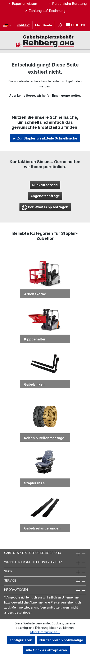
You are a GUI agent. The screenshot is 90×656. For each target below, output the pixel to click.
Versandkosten (50, 607)
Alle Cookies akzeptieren (46, 650)
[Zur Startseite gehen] (45, 40)
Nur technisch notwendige (61, 640)
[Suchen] (58, 25)
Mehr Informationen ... (45, 632)
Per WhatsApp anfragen (48, 207)
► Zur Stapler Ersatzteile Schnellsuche (45, 138)
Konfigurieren (20, 640)
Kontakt (23, 25)
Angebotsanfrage (45, 196)
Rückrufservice (45, 185)
